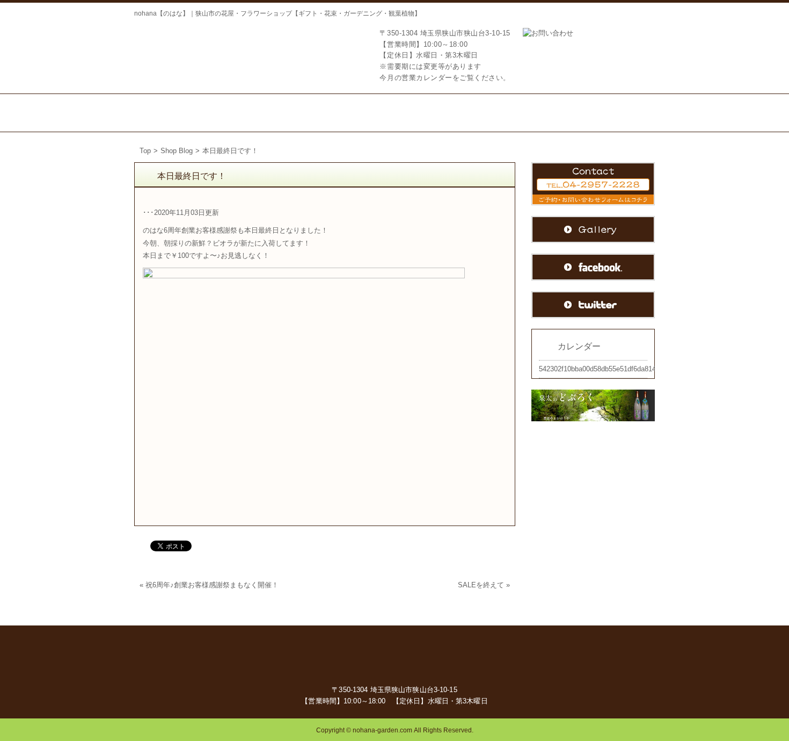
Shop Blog (176, 151)
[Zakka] (421, 113)
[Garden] (363, 113)
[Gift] (303, 113)
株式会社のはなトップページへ (188, 50)
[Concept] (241, 113)
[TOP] (171, 113)
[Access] (479, 113)
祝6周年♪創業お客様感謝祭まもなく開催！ (212, 585)
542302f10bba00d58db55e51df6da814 (597, 369)
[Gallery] (620, 113)
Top (145, 151)
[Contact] (548, 113)
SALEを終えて (481, 585)
